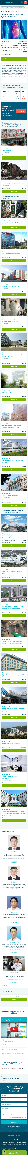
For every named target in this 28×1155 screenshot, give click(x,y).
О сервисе (4, 1142)
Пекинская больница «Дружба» (11, 253)
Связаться (14, 158)
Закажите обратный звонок (14, 1128)
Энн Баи (14, 912)
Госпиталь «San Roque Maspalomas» (12, 641)
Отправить (14, 1122)
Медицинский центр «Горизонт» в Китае (13, 183)
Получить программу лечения (14, 59)
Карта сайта (22, 1144)
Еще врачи (4, 985)
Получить (21, 111)
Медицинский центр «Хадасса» (11, 743)
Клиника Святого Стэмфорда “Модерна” (13, 222)
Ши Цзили (14, 882)
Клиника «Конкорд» (7, 150)
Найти (14, 999)
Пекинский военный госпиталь (11, 286)
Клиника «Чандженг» (8, 392)
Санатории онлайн (21, 1142)
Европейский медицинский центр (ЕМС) (13, 675)
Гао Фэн (14, 852)
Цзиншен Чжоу (14, 942)
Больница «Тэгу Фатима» (9, 536)
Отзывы (4, 1144)
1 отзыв (25, 51)
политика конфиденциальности (18, 1117)
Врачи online (12, 1142)
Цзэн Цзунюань (14, 972)
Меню (2, 2)
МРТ (3, 97)
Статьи (16, 1144)
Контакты (10, 1144)
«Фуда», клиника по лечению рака (11, 495)
